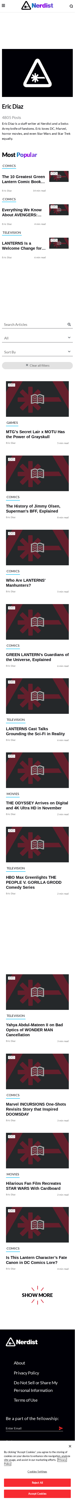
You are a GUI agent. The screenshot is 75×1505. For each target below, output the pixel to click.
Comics (9, 166)
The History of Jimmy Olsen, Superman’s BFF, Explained (33, 508)
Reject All (37, 1482)
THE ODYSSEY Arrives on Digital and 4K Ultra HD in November (37, 805)
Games (12, 422)
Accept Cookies (37, 1493)
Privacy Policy (26, 1372)
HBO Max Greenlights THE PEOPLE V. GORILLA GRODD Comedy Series (33, 882)
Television (12, 232)
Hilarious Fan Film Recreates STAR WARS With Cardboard (33, 1186)
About (19, 1362)
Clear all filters (39, 365)
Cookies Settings (37, 1471)
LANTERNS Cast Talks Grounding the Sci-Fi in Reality (35, 731)
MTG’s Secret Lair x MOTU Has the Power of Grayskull (35, 434)
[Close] (70, 1446)
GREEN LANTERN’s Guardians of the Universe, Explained (37, 657)
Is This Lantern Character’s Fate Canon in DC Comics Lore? (36, 1260)
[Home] (22, 1345)
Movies (13, 794)
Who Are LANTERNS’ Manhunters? (25, 583)
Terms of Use (26, 1400)
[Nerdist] (37, 6)
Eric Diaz (7, 190)
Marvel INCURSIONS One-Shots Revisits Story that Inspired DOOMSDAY (36, 1109)
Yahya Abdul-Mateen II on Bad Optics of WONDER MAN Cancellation (34, 1030)
